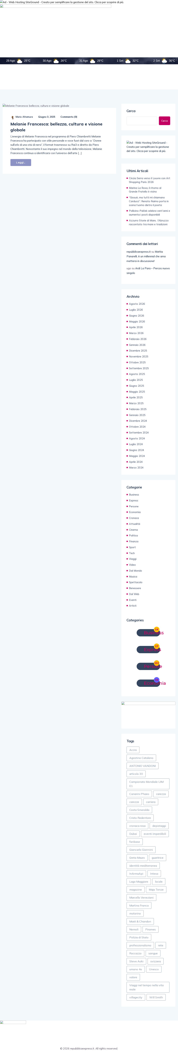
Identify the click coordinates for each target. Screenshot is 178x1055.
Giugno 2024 (136, 450)
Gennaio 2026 (137, 345)
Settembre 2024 (139, 432)
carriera (150, 802)
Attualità (134, 524)
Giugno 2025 (136, 385)
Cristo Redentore (140, 818)
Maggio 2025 (137, 391)
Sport (132, 547)
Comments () (68, 116)
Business (134, 494)
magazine (135, 889)
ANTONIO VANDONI (142, 766)
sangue (153, 953)
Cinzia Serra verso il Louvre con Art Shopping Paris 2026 (149, 180)
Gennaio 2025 (137, 415)
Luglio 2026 (136, 309)
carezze (134, 802)
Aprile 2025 (136, 397)
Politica (133, 535)
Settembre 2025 (139, 368)
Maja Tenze (156, 889)
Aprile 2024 (136, 461)
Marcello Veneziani (141, 897)
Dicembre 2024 (138, 420)
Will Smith (156, 997)
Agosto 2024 (137, 438)
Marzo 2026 (136, 333)
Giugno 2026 (136, 315)
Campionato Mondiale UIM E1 (146, 784)
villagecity (135, 997)
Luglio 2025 (136, 380)
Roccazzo (135, 953)
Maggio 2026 (137, 321)
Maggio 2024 (137, 456)
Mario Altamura (24, 116)
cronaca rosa (137, 826)
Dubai (133, 833)
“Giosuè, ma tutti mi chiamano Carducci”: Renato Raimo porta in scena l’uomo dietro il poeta (149, 201)
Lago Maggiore (138, 881)
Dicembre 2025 (138, 350)
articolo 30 (136, 774)
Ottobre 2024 (137, 426)
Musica (133, 576)
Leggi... (20, 162)
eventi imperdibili (155, 833)
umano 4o (135, 969)
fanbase (134, 841)
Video (132, 564)
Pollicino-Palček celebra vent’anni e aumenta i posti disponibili (149, 212)
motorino (135, 913)
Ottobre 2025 (137, 362)
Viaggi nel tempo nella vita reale (146, 987)
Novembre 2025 (138, 356)
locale (159, 881)
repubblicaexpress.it (139, 251)
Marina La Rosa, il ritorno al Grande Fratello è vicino (145, 189)
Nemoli (133, 929)
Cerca (131, 111)
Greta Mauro (137, 857)
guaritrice (157, 857)
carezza (161, 794)
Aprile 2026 (136, 327)
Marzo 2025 (136, 403)
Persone (134, 506)
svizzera (155, 961)
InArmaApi (136, 873)
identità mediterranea (143, 865)
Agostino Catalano (141, 758)
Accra (133, 750)
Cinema (133, 529)
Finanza (133, 541)
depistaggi (159, 826)
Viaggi (132, 559)
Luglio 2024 (136, 444)
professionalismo (140, 945)
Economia (135, 512)
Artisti (132, 605)
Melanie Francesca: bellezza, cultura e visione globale (56, 126)
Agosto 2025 (137, 374)
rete (160, 945)
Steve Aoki (136, 961)
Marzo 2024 (136, 467)
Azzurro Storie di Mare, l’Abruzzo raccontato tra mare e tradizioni (149, 222)
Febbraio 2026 (138, 339)
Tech (132, 553)
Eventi (132, 600)
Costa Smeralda (139, 810)
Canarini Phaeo (139, 794)
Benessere (135, 588)
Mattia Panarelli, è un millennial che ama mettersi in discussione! (146, 256)
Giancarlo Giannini (141, 849)
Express (133, 500)
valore (133, 977)
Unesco (154, 969)
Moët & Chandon (140, 921)
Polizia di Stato (138, 937)
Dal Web (134, 594)
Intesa (154, 873)
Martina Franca (139, 905)
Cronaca (134, 518)
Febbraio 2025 (138, 409)
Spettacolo (135, 582)
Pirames (150, 929)
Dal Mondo (135, 570)
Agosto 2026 (137, 303)
